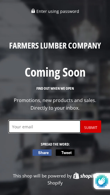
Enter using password (57, 11)
